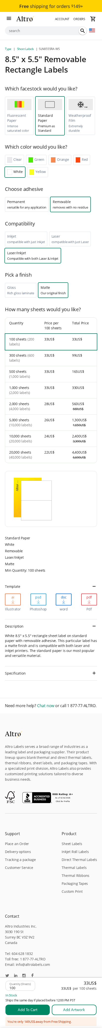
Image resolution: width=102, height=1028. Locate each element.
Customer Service (19, 867)
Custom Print (72, 891)
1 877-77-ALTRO (33, 959)
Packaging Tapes (75, 883)
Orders (79, 19)
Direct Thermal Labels (79, 859)
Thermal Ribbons (75, 875)
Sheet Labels (25, 49)
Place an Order (17, 843)
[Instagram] (24, 976)
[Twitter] (7, 976)
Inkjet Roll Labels (75, 851)
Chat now (45, 705)
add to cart (27, 1009)
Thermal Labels (74, 867)
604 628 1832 (22, 953)
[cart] (93, 19)
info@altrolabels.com (33, 964)
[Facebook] (32, 976)
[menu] (8, 18)
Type (8, 49)
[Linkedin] (15, 976)
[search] (83, 31)
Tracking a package (20, 859)
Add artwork (74, 1009)
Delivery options (18, 851)
